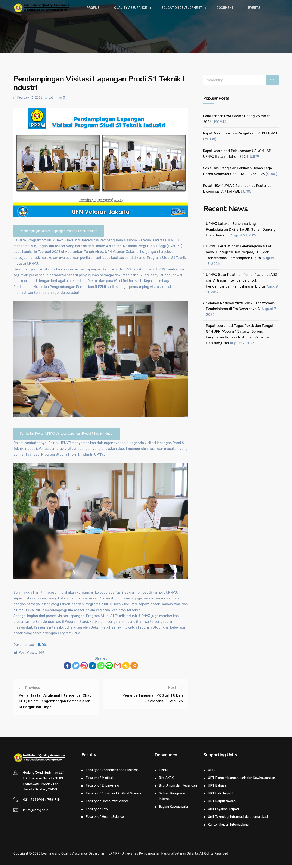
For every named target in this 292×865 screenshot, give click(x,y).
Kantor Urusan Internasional (228, 825)
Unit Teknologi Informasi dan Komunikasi (238, 817)
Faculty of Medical (99, 778)
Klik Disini (42, 645)
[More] (134, 665)
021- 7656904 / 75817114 (42, 800)
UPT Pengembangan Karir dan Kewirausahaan (241, 778)
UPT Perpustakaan (222, 801)
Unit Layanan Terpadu (224, 809)
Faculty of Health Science (105, 817)
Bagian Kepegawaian (174, 807)
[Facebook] (67, 665)
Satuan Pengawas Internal (172, 796)
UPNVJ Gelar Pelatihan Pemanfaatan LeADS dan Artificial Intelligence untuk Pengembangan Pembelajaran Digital (241, 280)
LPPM (163, 770)
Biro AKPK (166, 778)
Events (254, 8)
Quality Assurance (130, 8)
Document (225, 8)
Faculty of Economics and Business (112, 770)
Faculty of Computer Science (107, 801)
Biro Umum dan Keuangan (178, 785)
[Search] (272, 80)
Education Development (181, 8)
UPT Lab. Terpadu (221, 793)
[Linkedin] (92, 665)
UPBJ (212, 770)
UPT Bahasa (217, 785)
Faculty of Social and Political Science (113, 793)
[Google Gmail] (117, 665)
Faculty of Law (97, 809)
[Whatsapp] (101, 665)
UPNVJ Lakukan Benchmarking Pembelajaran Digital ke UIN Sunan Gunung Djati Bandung (241, 229)
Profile (93, 8)
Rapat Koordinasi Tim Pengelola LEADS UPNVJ (240, 133)
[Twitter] (76, 665)
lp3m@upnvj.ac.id (35, 810)
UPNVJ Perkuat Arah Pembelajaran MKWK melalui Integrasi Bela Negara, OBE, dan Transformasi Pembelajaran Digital (239, 252)
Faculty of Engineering (102, 785)
